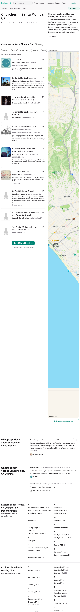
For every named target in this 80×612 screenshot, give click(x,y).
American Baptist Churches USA (39, 510)
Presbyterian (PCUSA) (61, 538)
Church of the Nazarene (36, 533)
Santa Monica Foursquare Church (23, 115)
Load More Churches (23, 243)
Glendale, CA (32, 602)
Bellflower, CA (33, 577)
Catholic (31, 530)
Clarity (23, 65)
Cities (24, 8)
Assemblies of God (34, 513)
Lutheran (57, 507)
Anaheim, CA (32, 570)
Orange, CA (58, 580)
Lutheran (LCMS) (60, 513)
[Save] (42, 59)
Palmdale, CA (59, 593)
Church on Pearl (23, 177)
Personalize (74, 8)
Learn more (52, 36)
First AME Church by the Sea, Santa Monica (23, 230)
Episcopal (31, 540)
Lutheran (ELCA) (59, 510)
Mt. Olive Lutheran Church (23, 134)
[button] (74, 439)
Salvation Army (59, 552)
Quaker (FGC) (59, 545)
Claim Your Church (53, 3)
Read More (33, 451)
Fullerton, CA (32, 592)
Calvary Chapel (33, 527)
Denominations (15, 8)
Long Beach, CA (59, 570)
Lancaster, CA (59, 573)
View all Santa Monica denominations (9, 514)
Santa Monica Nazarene (23, 83)
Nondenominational (61, 527)
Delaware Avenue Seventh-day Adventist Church (23, 216)
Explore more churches (64, 421)
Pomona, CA (58, 596)
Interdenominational (35, 557)
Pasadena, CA (59, 590)
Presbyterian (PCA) (60, 535)
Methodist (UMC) (60, 520)
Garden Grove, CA (34, 599)
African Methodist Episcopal (37, 507)
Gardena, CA (32, 605)
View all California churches (11, 573)
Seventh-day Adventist (62, 555)
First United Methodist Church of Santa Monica (23, 156)
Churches (4, 8)
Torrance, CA (58, 610)
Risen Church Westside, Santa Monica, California (23, 100)
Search (40, 44)
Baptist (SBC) (32, 520)
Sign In (73, 3)
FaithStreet (6, 3)
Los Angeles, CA (59, 567)
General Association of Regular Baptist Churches (38, 549)
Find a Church (39, 3)
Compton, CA (32, 584)
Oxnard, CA (58, 583)
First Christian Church (23, 197)
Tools (64, 3)
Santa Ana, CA (59, 603)
